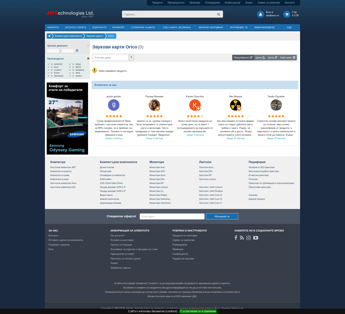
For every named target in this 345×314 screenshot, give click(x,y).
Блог (51, 249)
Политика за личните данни (126, 258)
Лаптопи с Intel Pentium (211, 191)
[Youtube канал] (255, 237)
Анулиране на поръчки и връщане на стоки (134, 249)
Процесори (105, 171)
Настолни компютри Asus (63, 183)
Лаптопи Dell (205, 171)
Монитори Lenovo (159, 187)
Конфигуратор (232, 2)
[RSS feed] (242, 237)
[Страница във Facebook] (235, 237)
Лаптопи (205, 162)
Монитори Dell (157, 179)
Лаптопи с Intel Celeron (211, 187)
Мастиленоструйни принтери (264, 171)
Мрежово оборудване (211, 27)
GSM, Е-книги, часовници (177, 27)
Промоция (177, 249)
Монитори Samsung (160, 199)
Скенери (253, 195)
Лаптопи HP (205, 175)
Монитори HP (157, 183)
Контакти (290, 2)
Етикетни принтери (259, 175)
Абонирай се (222, 216)
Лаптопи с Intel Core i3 (210, 195)
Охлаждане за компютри (112, 175)
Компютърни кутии (109, 199)
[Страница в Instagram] (248, 237)
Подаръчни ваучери (183, 258)
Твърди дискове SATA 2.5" (113, 187)
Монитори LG (156, 191)
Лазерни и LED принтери (262, 167)
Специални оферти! (121, 216)
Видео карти (106, 195)
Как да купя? (118, 235)
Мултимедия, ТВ (238, 27)
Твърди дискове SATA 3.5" (113, 191)
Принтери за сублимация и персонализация (271, 183)
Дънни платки (107, 167)
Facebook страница (59, 244)
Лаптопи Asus (206, 167)
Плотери (253, 179)
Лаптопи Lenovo (207, 179)
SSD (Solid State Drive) (111, 183)
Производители (176, 2)
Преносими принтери (260, 187)
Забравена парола (120, 267)
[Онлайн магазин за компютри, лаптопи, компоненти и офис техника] (70, 16)
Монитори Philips (158, 195)
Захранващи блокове (110, 203)
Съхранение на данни (143, 27)
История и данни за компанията (66, 240)
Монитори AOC (157, 171)
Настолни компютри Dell (62, 187)
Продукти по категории (184, 235)
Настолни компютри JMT (63, 167)
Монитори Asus (157, 175)
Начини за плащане (121, 244)
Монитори (157, 162)
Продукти (157, 2)
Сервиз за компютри (269, 2)
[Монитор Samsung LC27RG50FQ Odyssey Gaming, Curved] (67, 153)
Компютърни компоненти (118, 162)
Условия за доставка (122, 240)
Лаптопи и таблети (75, 27)
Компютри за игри (59, 179)
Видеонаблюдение (264, 27)
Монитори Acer (157, 167)
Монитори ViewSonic (160, 203)
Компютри (53, 27)
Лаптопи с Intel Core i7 (210, 203)
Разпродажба (212, 2)
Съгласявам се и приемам (198, 311)
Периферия (118, 27)
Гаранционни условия (122, 254)
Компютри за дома (59, 175)
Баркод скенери (257, 199)
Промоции (194, 2)
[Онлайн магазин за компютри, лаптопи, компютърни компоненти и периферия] (49, 36)
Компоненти (99, 27)
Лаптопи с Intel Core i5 (210, 199)
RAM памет (106, 179)
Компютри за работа (61, 171)
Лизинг (249, 2)
